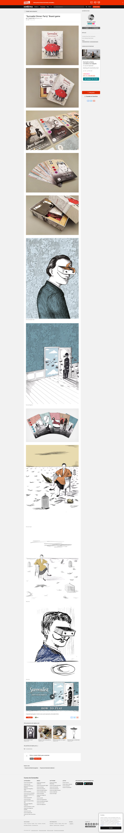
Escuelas (43, 823)
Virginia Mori (35, 18)
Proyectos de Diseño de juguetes (31, 767)
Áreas (38, 780)
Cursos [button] (36, 6)
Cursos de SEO (40, 797)
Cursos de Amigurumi (41, 804)
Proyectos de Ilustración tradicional (47, 767)
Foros (36, 823)
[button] (51, 6)
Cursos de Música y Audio (29, 806)
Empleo (33, 823)
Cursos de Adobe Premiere (55, 790)
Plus (48, 6)
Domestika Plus (35, 825)
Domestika (52, 823)
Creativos (39, 823)
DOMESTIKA (28, 6)
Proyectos (42, 6)
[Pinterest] (91, 824)
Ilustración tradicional (94, 41)
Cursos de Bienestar (28, 812)
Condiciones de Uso (34, 830)
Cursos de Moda (27, 799)
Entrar (89, 6)
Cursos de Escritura (28, 797)
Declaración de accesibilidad (59, 830)
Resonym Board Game (89, 38)
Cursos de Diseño (27, 791)
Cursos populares (66, 785)
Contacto (56, 823)
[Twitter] (89, 824)
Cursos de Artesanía (41, 788)
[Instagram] (94, 824)
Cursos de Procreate (54, 787)
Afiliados (51, 825)
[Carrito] (86, 6)
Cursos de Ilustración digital (42, 785)
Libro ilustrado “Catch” (28, 739)
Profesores (62, 825)
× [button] (122, 2)
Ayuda (65, 823)
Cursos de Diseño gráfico (42, 790)
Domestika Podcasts (27, 825)
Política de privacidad (42, 830)
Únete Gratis (38, 758)
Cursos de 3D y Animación (29, 793)
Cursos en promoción (67, 787)
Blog (63, 823)
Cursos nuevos (66, 782)
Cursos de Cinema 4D (54, 788)
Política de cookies (50, 830)
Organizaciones (56, 825)
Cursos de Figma (53, 793)
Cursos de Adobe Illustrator (55, 785)
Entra (31, 758)
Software (52, 780)
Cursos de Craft (27, 784)
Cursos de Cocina (27, 811)
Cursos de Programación (42, 799)
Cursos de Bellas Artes (41, 791)
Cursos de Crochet (40, 802)
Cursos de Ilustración (28, 782)
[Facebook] (86, 824)
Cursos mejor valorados (67, 784)
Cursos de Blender (53, 791)
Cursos (25, 823)
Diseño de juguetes (86, 41)
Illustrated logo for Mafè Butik (73, 739)
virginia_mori (36, 723)
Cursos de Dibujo (40, 787)
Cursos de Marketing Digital (42, 801)
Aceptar (111, 827)
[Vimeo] (96, 824)
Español (71, 823)
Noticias (59, 823)
